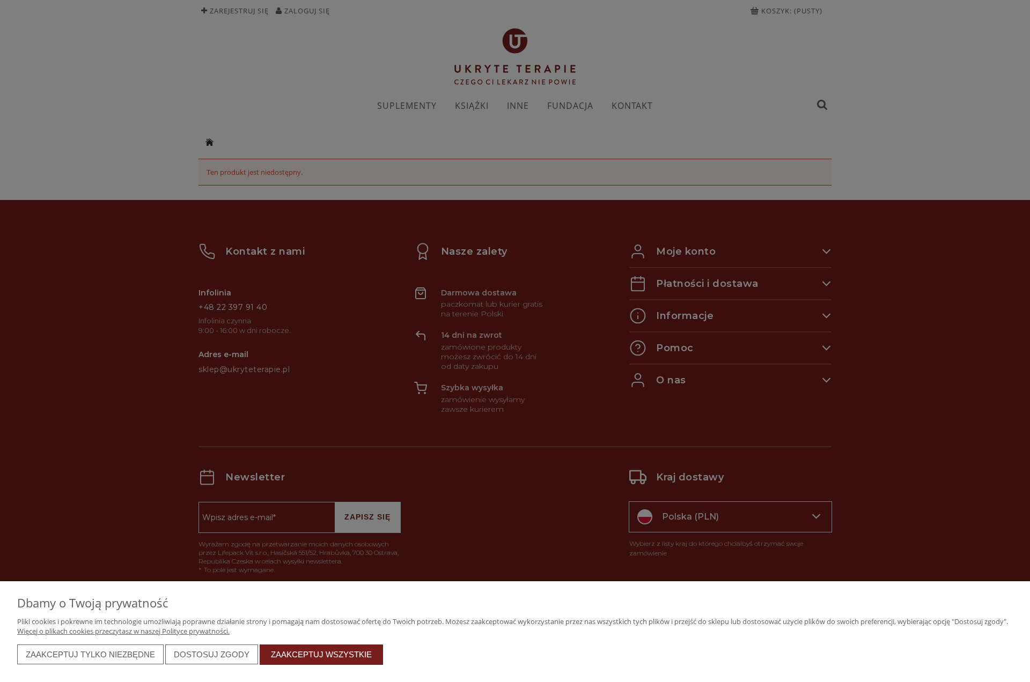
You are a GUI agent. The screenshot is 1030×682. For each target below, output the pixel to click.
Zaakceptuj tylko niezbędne (90, 654)
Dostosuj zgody (211, 654)
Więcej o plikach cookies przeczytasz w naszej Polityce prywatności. (123, 631)
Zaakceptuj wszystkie (321, 654)
